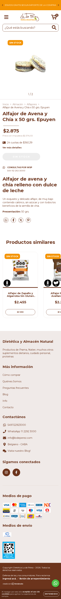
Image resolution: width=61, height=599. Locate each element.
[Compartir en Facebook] (14, 221)
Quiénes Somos (12, 381)
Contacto (8, 407)
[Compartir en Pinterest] (28, 221)
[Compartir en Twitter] (21, 221)
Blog (5, 394)
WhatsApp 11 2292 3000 (22, 431)
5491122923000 (17, 424)
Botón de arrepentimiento (34, 578)
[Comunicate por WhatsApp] (55, 583)
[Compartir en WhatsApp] (5, 220)
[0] (54, 17)
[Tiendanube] (13, 584)
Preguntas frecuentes (16, 387)
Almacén (18, 104)
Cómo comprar (11, 374)
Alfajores (32, 104)
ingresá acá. (9, 578)
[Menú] (6, 17)
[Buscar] (54, 28)
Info (5, 400)
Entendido (51, 594)
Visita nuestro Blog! (19, 450)
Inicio (6, 104)
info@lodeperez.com (20, 437)
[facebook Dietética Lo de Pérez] (16, 472)
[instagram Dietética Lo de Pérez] (6, 472)
